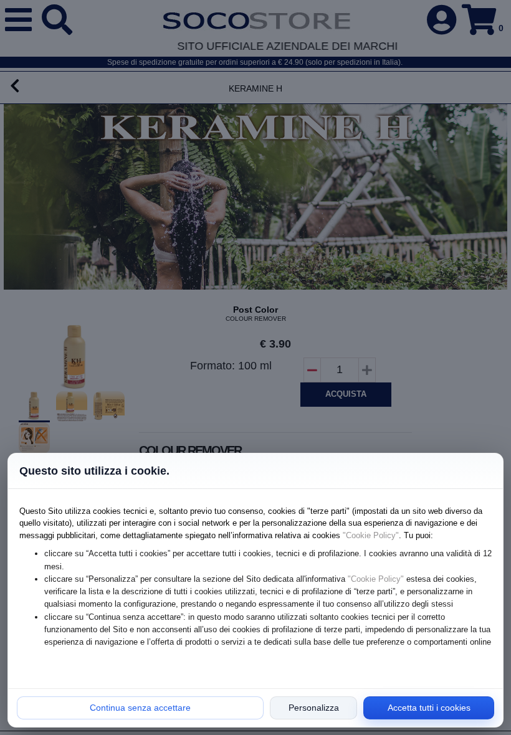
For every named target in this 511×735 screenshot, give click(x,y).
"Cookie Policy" (371, 535)
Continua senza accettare (140, 708)
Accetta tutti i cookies (429, 708)
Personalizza (314, 708)
